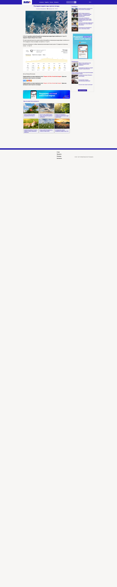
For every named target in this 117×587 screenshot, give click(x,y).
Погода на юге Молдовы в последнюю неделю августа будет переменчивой (62, 116)
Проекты (59, 154)
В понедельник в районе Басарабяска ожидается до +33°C (61, 130)
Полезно (51, 2)
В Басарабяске (43, 8)
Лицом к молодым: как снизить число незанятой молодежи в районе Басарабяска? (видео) (82, 73)
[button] (90, 2)
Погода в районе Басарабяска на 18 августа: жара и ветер (46, 130)
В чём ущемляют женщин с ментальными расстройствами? (84, 80)
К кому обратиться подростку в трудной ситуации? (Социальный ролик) (86, 68)
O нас (58, 152)
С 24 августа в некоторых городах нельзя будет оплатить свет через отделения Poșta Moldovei (86, 23)
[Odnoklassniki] (27, 80)
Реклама (59, 156)
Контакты (59, 158)
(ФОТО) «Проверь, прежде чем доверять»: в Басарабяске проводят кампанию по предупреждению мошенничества (85, 15)
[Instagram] (29, 80)
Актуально (41, 2)
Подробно (47, 2)
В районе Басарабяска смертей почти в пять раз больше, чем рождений (85, 9)
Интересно (56, 2)
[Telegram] (25, 80)
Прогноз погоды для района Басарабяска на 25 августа (29, 115)
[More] (31, 80)
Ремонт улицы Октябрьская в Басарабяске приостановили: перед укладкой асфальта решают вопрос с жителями (85, 20)
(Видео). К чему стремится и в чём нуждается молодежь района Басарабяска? (85, 64)
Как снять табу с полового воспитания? (85, 84)
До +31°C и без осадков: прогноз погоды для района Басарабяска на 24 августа (46, 116)
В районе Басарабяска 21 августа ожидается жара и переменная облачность (30, 131)
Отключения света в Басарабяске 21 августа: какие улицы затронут (85, 28)
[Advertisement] (58, 141)
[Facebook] (24, 80)
